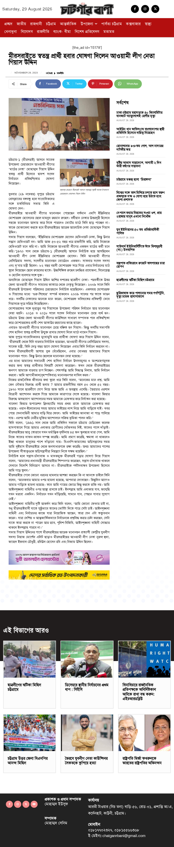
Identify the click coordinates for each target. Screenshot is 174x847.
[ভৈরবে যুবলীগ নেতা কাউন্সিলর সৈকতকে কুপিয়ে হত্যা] (87, 733)
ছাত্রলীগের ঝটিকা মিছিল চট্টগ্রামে (135, 280)
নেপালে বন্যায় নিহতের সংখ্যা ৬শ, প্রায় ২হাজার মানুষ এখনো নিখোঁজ (138, 214)
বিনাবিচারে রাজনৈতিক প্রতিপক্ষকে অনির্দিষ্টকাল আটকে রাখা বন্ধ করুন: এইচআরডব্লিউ (139, 691)
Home (49, 73)
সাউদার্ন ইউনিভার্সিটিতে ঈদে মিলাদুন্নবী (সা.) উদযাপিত (139, 248)
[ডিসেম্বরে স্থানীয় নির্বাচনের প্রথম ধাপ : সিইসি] (87, 659)
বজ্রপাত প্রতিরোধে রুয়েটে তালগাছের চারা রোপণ (140, 265)
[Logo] (87, 9)
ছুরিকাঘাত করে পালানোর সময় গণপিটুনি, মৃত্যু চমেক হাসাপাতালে (140, 294)
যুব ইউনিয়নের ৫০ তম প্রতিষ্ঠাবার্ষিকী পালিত (137, 231)
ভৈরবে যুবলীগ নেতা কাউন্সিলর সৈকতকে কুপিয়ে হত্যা (86, 760)
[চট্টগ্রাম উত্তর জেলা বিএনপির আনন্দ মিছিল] (30, 733)
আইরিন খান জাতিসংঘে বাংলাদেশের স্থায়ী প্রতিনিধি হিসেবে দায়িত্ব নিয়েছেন (140, 130)
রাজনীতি (60, 73)
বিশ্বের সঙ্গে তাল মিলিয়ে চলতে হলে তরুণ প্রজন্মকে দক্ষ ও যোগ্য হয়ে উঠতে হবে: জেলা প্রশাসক (140, 196)
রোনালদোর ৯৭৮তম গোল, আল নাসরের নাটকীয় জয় (139, 147)
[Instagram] (145, 9)
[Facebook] (135, 9)
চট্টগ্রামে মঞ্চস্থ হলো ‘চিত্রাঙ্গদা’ (134, 179)
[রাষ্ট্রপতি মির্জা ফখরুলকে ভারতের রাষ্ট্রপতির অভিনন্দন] (144, 733)
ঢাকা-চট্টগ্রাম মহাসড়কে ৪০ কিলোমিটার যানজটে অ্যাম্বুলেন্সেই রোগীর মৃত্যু (139, 114)
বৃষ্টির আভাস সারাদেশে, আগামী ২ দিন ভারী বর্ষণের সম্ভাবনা (138, 164)
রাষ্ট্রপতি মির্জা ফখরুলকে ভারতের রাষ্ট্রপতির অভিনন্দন (142, 760)
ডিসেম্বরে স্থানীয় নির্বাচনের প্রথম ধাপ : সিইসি (87, 687)
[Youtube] (34, 804)
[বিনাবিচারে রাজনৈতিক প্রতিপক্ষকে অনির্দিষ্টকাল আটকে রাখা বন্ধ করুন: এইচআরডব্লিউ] (144, 659)
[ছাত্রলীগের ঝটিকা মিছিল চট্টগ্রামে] (30, 659)
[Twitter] (155, 9)
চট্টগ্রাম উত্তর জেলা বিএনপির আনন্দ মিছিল (28, 760)
